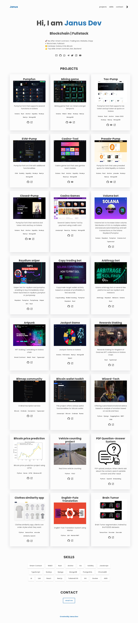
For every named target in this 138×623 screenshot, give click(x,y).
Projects (103, 7)
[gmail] (56, 56)
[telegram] (68, 56)
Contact (119, 7)
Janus (14, 7)
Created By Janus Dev (69, 616)
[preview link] (70, 123)
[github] (60, 56)
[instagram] (76, 56)
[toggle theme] (127, 7)
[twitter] (72, 56)
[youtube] (80, 56)
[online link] (31, 123)
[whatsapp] (64, 56)
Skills (111, 7)
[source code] (28, 123)
